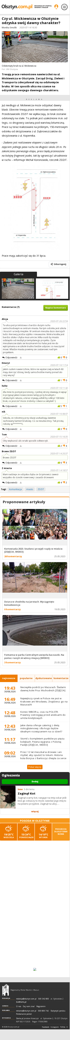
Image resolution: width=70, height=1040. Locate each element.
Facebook (45, 1027)
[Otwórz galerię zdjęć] (35, 47)
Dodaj (35, 781)
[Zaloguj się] (56, 7)
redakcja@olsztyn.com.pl (26, 999)
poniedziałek (26, 836)
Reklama (6, 1010)
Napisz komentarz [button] (55, 307)
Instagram (55, 1027)
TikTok (62, 1027)
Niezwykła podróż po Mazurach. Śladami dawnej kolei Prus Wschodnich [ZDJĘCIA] (43, 689)
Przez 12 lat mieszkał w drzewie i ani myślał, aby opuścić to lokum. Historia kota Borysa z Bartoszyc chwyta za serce (43, 755)
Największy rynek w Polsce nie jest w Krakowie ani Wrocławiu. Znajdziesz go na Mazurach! (44, 701)
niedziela (9, 836)
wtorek (43, 836)
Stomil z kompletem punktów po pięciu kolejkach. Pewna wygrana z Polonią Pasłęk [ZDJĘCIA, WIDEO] (42, 741)
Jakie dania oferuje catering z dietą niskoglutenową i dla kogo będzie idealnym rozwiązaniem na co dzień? (41, 728)
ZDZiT (41, 489)
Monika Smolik (9, 27)
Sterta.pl (19, 1018)
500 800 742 (43, 1011)
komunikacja (15, 489)
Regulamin (41, 1006)
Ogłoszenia (11, 775)
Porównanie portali (24, 1014)
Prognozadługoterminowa (61, 831)
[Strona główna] (27, 6)
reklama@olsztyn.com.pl (26, 1011)
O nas (18, 1006)
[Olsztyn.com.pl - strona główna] (5, 990)
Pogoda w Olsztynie (35, 820)
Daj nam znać (29, 1006)
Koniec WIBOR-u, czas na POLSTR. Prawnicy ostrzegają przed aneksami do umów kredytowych (43, 715)
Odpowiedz (11, 357)
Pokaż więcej (34, 766)
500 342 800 (43, 999)
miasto (29, 489)
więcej (35, 811)
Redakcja (6, 998)
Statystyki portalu (58, 1011)
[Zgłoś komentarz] (20, 357)
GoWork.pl (21, 1002)
